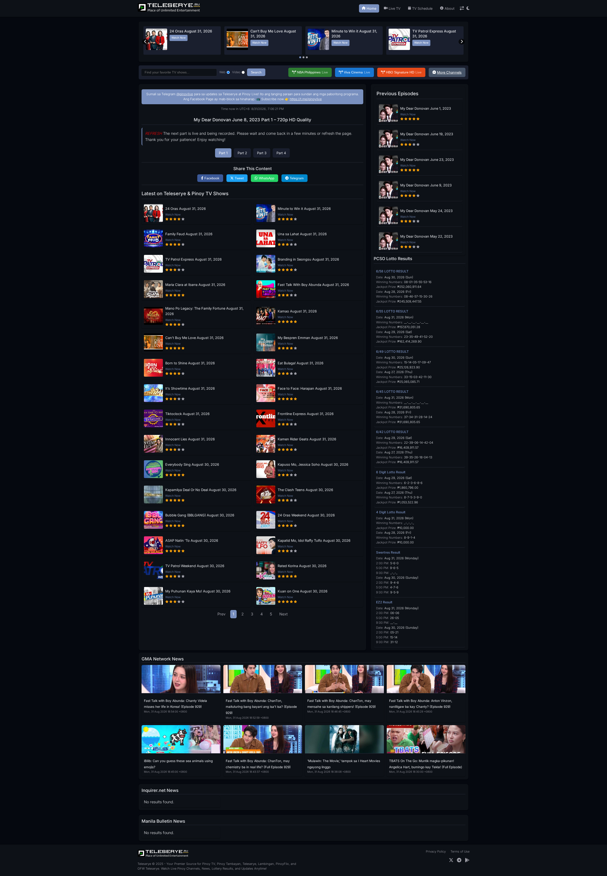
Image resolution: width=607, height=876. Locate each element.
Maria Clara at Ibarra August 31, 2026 (195, 285)
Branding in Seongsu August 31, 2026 (308, 259)
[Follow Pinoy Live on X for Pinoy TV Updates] (451, 860)
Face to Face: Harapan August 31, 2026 (310, 388)
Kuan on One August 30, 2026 (302, 591)
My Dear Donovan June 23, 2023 (427, 160)
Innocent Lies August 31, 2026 (190, 439)
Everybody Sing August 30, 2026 (192, 464)
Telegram (297, 178)
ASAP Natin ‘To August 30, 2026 (191, 540)
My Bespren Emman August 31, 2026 (308, 338)
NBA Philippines (312, 72)
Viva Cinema (357, 72)
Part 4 (281, 153)
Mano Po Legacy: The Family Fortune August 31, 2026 (204, 311)
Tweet (239, 178)
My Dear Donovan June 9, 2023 (426, 185)
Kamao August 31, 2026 (297, 311)
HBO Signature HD (404, 72)
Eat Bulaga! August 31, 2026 (300, 363)
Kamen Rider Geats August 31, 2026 (307, 439)
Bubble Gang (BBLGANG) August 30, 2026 (199, 515)
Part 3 (262, 153)
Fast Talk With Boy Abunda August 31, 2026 (313, 285)
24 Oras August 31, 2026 (191, 31)
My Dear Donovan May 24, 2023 (426, 211)
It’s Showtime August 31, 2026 (190, 388)
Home (371, 8)
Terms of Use (460, 851)
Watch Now (178, 37)
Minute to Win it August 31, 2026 (304, 209)
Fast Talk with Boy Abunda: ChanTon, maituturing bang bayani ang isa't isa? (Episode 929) (261, 707)
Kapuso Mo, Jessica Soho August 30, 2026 (313, 464)
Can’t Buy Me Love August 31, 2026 (194, 338)
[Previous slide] (145, 42)
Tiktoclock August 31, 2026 (187, 414)
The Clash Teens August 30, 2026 (305, 490)
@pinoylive (184, 94)
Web (222, 72)
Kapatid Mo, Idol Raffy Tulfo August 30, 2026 (314, 540)
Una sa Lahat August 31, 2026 (302, 234)
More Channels (449, 72)
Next (283, 614)
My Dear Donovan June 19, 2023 (426, 134)
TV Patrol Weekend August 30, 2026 (194, 566)
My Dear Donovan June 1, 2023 (425, 108)
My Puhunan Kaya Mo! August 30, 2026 (197, 591)
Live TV (394, 8)
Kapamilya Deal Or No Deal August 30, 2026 (200, 490)
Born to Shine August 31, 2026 (190, 363)
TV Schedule (422, 8)
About (450, 8)
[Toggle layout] (462, 8)
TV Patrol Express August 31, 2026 (193, 259)
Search (256, 72)
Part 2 (242, 153)
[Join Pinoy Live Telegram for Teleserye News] (459, 860)
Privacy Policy (436, 851)
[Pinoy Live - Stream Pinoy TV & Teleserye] (169, 11)
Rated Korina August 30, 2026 (302, 566)
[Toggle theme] (467, 8)
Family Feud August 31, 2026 (188, 234)
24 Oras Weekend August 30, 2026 (306, 515)
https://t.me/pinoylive (306, 99)
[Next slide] (462, 42)
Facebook (211, 178)
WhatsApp (266, 178)
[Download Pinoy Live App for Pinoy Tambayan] (467, 860)
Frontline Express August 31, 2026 (306, 414)
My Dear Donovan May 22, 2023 (426, 236)
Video (236, 72)
